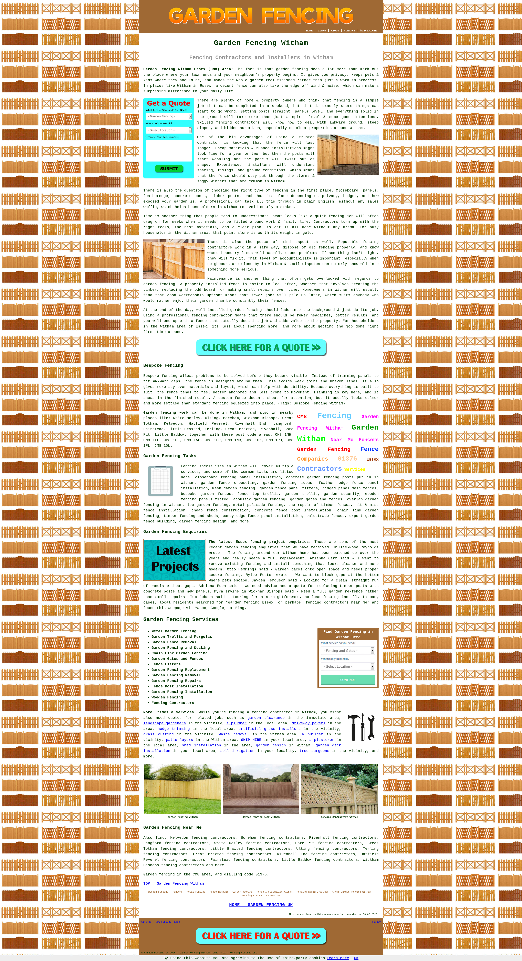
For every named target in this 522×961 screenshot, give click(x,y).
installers (259, 165)
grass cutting (158, 734)
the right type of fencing (260, 190)
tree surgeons (314, 751)
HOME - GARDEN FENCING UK (261, 904)
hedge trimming (174, 729)
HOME (309, 30)
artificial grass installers (270, 729)
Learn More (338, 958)
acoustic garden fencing (259, 499)
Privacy (376, 922)
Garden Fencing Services (180, 620)
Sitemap (146, 922)
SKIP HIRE (251, 740)
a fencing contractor (270, 712)
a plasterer (321, 740)
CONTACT (349, 30)
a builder (312, 734)
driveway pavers (308, 723)
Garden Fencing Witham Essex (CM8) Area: (188, 69)
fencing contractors (238, 122)
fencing (336, 216)
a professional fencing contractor (194, 315)
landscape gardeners (164, 723)
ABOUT (335, 30)
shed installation (201, 745)
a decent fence (231, 86)
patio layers (179, 740)
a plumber (237, 723)
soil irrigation (237, 751)
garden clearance (266, 718)
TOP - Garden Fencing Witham (173, 884)
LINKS (322, 30)
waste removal (234, 734)
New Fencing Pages (168, 922)
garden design (271, 745)
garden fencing (159, 284)
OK (356, 958)
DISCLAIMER (368, 30)
